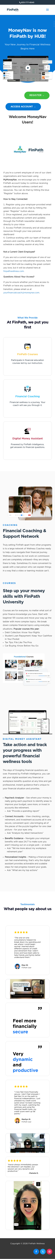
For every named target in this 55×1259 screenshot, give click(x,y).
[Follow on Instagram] (49, 1251)
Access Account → (23, 107)
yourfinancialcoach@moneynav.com (21, 293)
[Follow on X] (43, 1251)
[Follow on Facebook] (36, 1251)
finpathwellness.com (13, 271)
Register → (36, 95)
